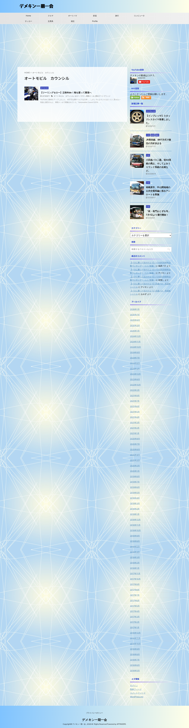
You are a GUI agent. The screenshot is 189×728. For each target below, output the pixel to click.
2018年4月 (135, 552)
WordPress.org (136, 697)
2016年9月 (135, 649)
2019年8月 (135, 476)
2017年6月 (135, 600)
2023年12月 (135, 374)
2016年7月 (135, 660)
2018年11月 (135, 525)
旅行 (117, 16)
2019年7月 (135, 482)
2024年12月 (135, 336)
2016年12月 (135, 633)
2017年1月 (134, 627)
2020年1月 (135, 471)
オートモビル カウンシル (64, 96)
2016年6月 (135, 665)
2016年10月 (135, 643)
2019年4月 (135, 498)
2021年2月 (134, 428)
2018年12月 (135, 519)
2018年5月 (135, 546)
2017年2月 (134, 622)
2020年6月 (135, 449)
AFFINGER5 (121, 724)
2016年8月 (135, 654)
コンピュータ (139, 16)
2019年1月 (134, 514)
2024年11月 (135, 341)
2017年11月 (135, 573)
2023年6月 (135, 379)
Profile (95, 21)
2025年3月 (135, 325)
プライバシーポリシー (94, 713)
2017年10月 (135, 579)
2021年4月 (135, 417)
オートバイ (72, 16)
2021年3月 (135, 422)
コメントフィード (138, 693)
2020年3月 (135, 460)
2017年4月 (135, 611)
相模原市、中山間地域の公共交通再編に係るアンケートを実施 (158, 191)
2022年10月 (135, 385)
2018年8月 (135, 541)
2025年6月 (135, 320)
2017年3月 (135, 616)
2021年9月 (135, 395)
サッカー (28, 21)
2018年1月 (134, 568)
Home (28, 16)
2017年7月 (134, 595)
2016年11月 (135, 638)
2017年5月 (135, 606)
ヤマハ (82, 96)
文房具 (50, 21)
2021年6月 (135, 406)
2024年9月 (135, 352)
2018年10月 (135, 530)
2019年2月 (135, 509)
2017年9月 (135, 584)
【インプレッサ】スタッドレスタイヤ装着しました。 (158, 119)
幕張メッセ (90, 96)
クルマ (50, 16)
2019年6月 (135, 487)
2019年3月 (135, 503)
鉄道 (95, 16)
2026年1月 (135, 309)
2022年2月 (135, 390)
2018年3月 (135, 557)
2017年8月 (135, 589)
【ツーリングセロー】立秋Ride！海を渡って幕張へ (66, 92)
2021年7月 (134, 401)
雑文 (73, 21)
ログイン (134, 685)
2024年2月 (135, 368)
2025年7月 (135, 314)
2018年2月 (135, 563)
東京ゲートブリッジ (102, 96)
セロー (77, 96)
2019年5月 (135, 492)
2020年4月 (135, 455)
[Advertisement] (94, 44)
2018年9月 (135, 536)
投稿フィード (136, 689)
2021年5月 (135, 412)
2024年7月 (135, 358)
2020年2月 (135, 465)
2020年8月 (135, 438)
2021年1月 (134, 433)
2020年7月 (135, 444)
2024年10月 (135, 347)
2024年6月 (135, 363)
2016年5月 (135, 670)
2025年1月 (135, 331)
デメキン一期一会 (94, 720)
